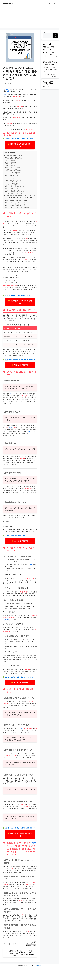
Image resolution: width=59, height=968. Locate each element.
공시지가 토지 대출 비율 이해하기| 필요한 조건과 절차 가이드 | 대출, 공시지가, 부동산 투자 (27, 952)
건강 (5, 95)
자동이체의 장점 (13, 177)
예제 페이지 (52, 3)
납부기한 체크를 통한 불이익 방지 (13, 158)
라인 (22, 728)
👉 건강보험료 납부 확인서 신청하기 (20, 145)
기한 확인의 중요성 (14, 181)
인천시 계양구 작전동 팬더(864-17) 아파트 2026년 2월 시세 (50, 69)
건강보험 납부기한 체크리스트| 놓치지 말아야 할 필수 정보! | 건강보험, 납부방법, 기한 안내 (21, 944)
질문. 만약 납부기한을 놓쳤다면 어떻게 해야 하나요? (20, 204)
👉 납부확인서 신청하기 (20, 682)
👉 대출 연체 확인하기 (20, 365)
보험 (7, 89)
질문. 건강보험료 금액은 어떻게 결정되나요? (18, 205)
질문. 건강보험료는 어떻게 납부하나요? (16, 202)
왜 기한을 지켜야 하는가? (15, 172)
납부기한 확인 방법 (12, 165)
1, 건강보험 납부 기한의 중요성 (14, 170)
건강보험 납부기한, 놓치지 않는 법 (13, 155)
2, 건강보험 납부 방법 (12, 175)
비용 (31, 564)
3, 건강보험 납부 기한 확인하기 (14, 180)
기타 (35, 942)
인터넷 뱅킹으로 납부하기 (15, 178)
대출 (6, 359)
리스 (34, 842)
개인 (11, 394)
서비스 (11, 427)
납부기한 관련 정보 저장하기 (14, 167)
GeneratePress (37, 965)
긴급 (29, 431)
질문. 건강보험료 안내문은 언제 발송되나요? (18, 207)
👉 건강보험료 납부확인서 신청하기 (20, 302)
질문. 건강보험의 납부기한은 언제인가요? (17, 200)
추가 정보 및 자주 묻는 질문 (15, 183)
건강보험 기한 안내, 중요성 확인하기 (14, 169)
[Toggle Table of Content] (33, 153)
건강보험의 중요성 (11, 160)
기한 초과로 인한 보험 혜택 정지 (16, 173)
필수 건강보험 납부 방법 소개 (12, 157)
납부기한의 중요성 (11, 162)
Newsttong (8, 4)
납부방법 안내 (10, 163)
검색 (44, 32)
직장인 (7, 619)
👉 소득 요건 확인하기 (20, 541)
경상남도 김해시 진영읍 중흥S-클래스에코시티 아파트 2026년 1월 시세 (50, 47)
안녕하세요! (45, 85)
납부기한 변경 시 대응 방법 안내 (13, 185)
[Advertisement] (29, 18)
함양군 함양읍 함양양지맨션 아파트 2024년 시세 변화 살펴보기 (13, 953)
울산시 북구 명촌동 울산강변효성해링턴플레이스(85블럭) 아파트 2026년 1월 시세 (50, 62)
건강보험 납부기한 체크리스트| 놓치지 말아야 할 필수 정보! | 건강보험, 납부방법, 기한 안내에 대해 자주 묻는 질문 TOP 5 (20, 196)
